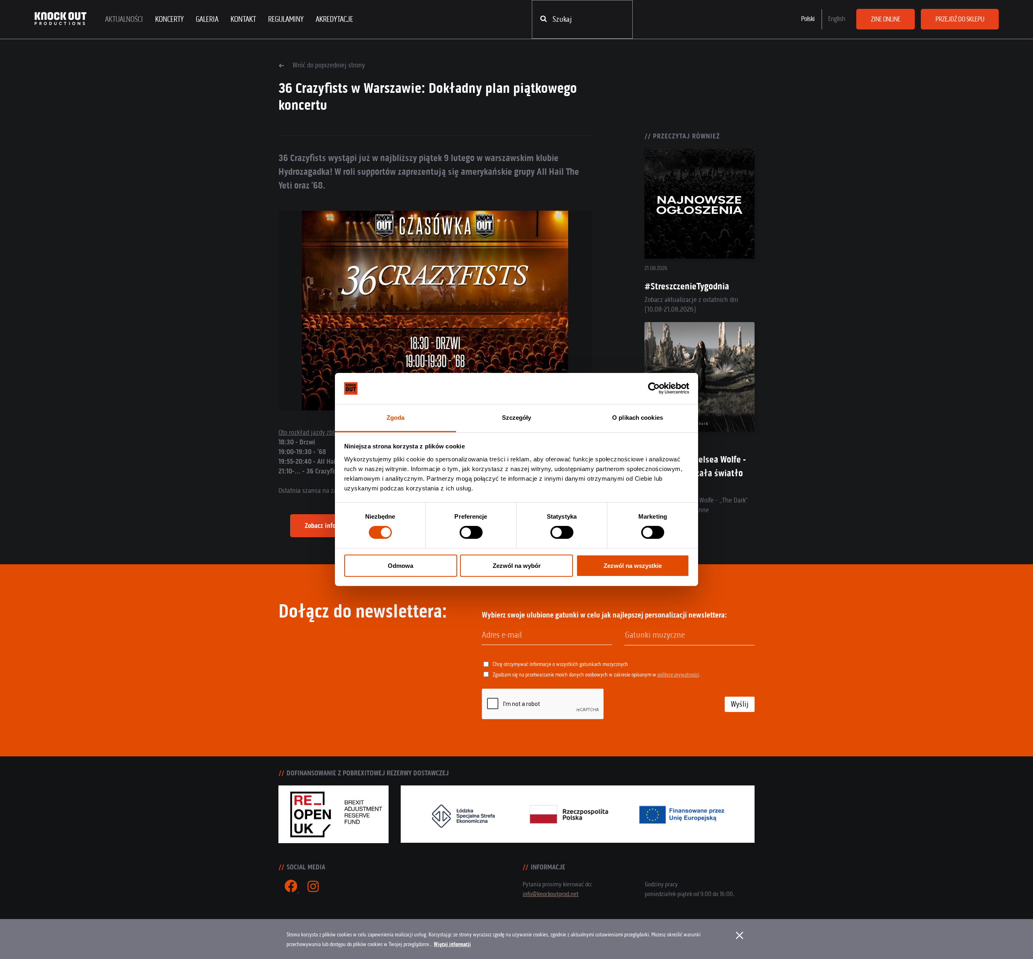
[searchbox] (666, 635)
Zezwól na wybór (517, 565)
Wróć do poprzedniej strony (329, 65)
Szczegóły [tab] (516, 417)
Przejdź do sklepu (959, 19)
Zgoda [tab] (396, 417)
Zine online (885, 19)
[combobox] (689, 635)
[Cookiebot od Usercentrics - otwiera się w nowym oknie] (654, 388)
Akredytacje (334, 19)
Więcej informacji (452, 944)
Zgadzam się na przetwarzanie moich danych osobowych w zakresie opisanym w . (596, 675)
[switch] (471, 532)
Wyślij (740, 704)
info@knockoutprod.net (551, 894)
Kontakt (243, 19)
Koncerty (169, 19)
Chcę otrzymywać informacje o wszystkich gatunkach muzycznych (560, 664)
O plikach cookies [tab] (637, 417)
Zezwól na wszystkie (633, 565)
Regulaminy (285, 19)
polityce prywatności (678, 675)
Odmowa (400, 565)
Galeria (207, 19)
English (836, 18)
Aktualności (124, 19)
